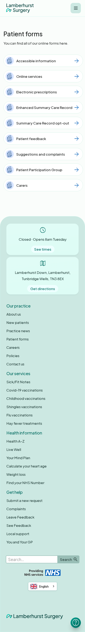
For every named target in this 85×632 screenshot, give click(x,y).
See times (42, 249)
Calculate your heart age (26, 466)
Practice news (18, 330)
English (44, 586)
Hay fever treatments (24, 423)
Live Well (13, 449)
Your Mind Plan (18, 457)
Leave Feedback (20, 517)
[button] (76, 8)
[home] (19, 8)
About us (13, 314)
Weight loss (16, 474)
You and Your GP (19, 542)
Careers (13, 347)
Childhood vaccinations (25, 398)
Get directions (42, 288)
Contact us (15, 364)
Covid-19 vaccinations (24, 390)
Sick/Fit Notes (18, 381)
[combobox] (42, 586)
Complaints (16, 508)
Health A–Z (15, 441)
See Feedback (18, 525)
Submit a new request (24, 500)
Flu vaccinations (19, 415)
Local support (17, 533)
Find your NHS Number (25, 482)
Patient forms (17, 339)
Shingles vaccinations (24, 406)
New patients (17, 322)
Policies (12, 355)
